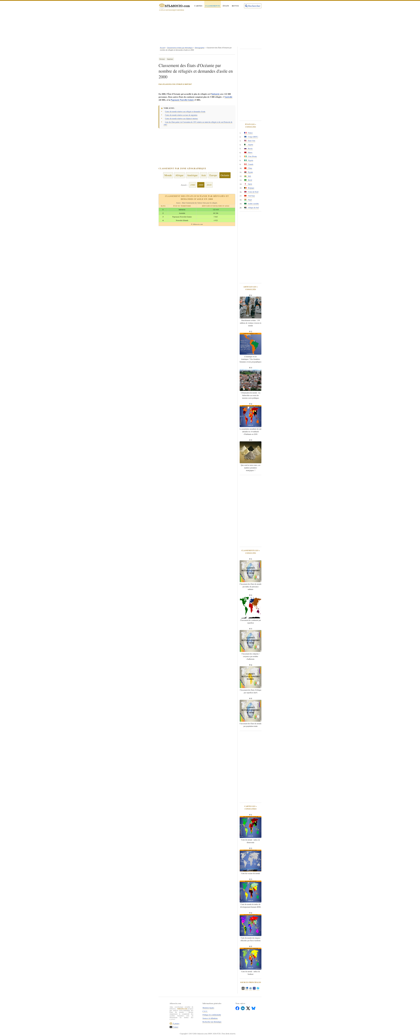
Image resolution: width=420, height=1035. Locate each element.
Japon (250, 184)
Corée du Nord (253, 192)
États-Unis (251, 140)
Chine (250, 168)
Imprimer (170, 59)
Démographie (199, 48)
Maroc (250, 152)
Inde (249, 176)
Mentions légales (208, 1008)
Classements (212, 5)
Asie (203, 175)
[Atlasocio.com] (172, 6)
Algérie (250, 144)
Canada (250, 164)
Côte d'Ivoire (252, 156)
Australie (228, 96)
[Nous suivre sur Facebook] (237, 1008)
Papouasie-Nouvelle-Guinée (182, 99)
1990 (192, 184)
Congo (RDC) (253, 136)
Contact (175, 1027)
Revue (235, 5)
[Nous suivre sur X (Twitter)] (248, 1008)
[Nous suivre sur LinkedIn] (243, 1008)
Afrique (179, 175)
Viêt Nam (251, 196)
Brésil (250, 180)
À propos (175, 1023)
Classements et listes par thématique (180, 48)
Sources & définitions (210, 1018)
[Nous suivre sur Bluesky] (253, 1008)
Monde (168, 175)
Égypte (250, 172)
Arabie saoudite (253, 203)
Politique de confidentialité (212, 1015)
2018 (209, 184)
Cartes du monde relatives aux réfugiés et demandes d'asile (185, 111)
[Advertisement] (210, 29)
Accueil (162, 48)
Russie (250, 148)
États (226, 5)
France (250, 133)
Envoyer (162, 59)
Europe (213, 175)
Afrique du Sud (253, 207)
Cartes (198, 5)
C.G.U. (205, 1011)
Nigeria (250, 160)
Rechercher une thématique (212, 1022)
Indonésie (216, 94)
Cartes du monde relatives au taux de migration (181, 115)
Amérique (192, 175)
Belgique (251, 188)
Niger (250, 199)
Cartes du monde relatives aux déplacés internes (181, 118)
